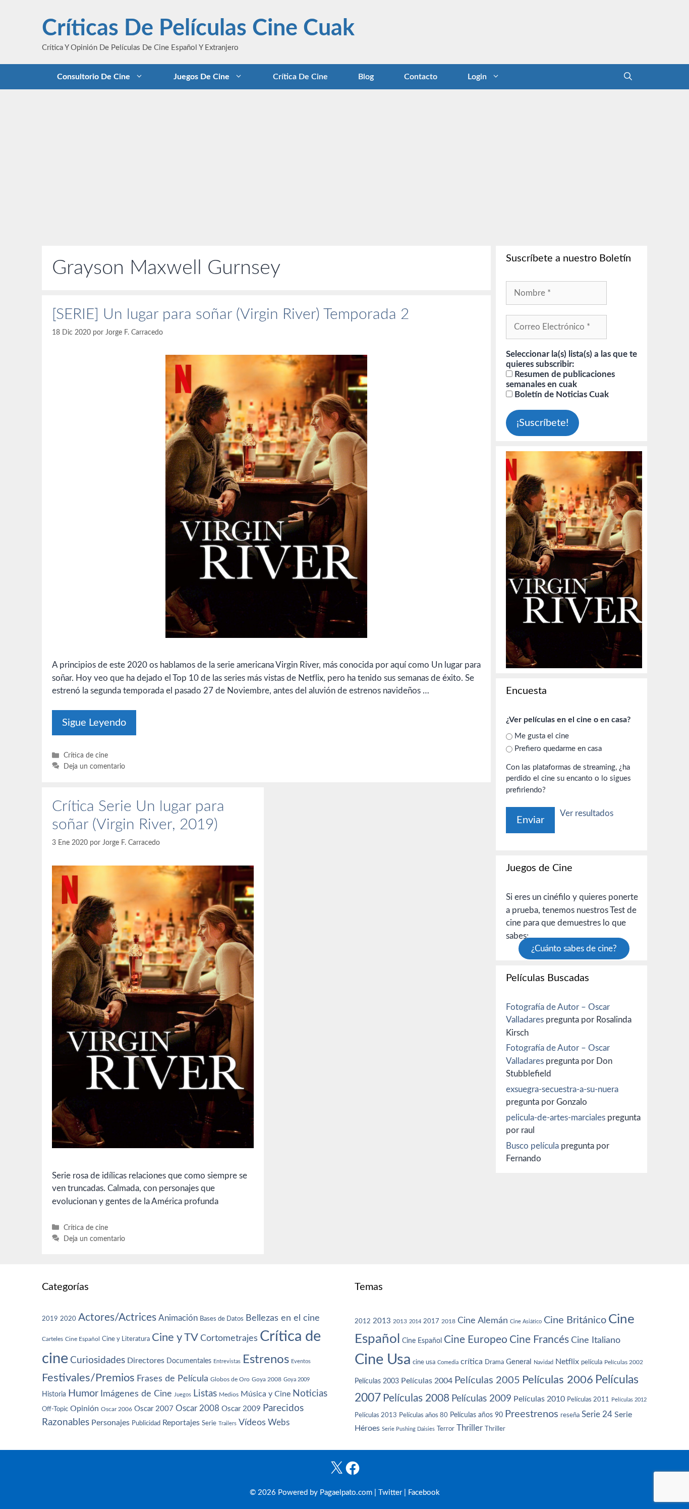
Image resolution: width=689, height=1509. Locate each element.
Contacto (420, 77)
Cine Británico (575, 1320)
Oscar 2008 (197, 1408)
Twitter (390, 1492)
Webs (279, 1423)
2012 (363, 1321)
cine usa (424, 1362)
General (519, 1362)
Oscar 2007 (154, 1409)
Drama (494, 1362)
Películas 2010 (539, 1399)
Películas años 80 (423, 1415)
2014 (415, 1321)
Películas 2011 (588, 1399)
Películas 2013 (376, 1415)
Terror (445, 1429)
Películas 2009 (481, 1399)
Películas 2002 (623, 1362)
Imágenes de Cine (136, 1393)
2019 (50, 1318)
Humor (83, 1393)
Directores (145, 1361)
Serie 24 (597, 1415)
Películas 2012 (629, 1400)
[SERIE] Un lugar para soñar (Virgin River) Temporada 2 (230, 314)
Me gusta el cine (541, 736)
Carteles (52, 1339)
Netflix (567, 1362)
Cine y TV (175, 1337)
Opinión (84, 1409)
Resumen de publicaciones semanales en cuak (560, 379)
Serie (209, 1423)
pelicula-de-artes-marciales (555, 1117)
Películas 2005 (487, 1380)
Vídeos (252, 1422)
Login (477, 77)
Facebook (424, 1492)
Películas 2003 (377, 1381)
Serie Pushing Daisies (408, 1429)
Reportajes (181, 1423)
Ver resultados (586, 813)
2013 (382, 1321)
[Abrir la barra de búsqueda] (628, 76)
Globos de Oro (230, 1379)
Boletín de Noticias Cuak (560, 394)
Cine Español (82, 1339)
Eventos (301, 1361)
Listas (205, 1393)
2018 (448, 1321)
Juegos (182, 1394)
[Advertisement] (344, 165)
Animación (178, 1318)
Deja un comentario (94, 766)
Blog (366, 77)
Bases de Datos (222, 1318)
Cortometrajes (229, 1338)
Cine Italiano (595, 1340)
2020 (68, 1318)
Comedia (447, 1362)
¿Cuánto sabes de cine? (574, 948)
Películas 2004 (426, 1381)
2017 (431, 1321)
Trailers (227, 1423)
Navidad (543, 1362)
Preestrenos (531, 1414)
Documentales (188, 1361)
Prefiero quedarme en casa (558, 748)
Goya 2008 (266, 1379)
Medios (229, 1394)
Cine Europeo (475, 1339)
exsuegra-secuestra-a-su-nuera (562, 1089)
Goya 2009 (296, 1379)
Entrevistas (227, 1361)
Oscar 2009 (241, 1409)
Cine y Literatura (126, 1338)
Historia (54, 1394)
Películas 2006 (557, 1379)
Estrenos (266, 1360)
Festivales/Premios (88, 1378)
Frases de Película (172, 1378)
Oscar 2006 (116, 1409)
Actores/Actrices (117, 1317)
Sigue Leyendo (94, 723)
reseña (570, 1415)
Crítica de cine (300, 77)
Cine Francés (539, 1339)
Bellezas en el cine (283, 1318)
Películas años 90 (476, 1415)
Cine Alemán (482, 1320)
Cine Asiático (526, 1321)
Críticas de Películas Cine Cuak (198, 28)
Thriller (469, 1428)
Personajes (110, 1423)
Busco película (532, 1146)
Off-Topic (55, 1409)
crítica (472, 1362)
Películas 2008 (416, 1398)
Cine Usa (383, 1359)
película (591, 1362)
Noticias (310, 1393)
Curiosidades (97, 1360)
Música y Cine (266, 1394)
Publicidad (146, 1423)
